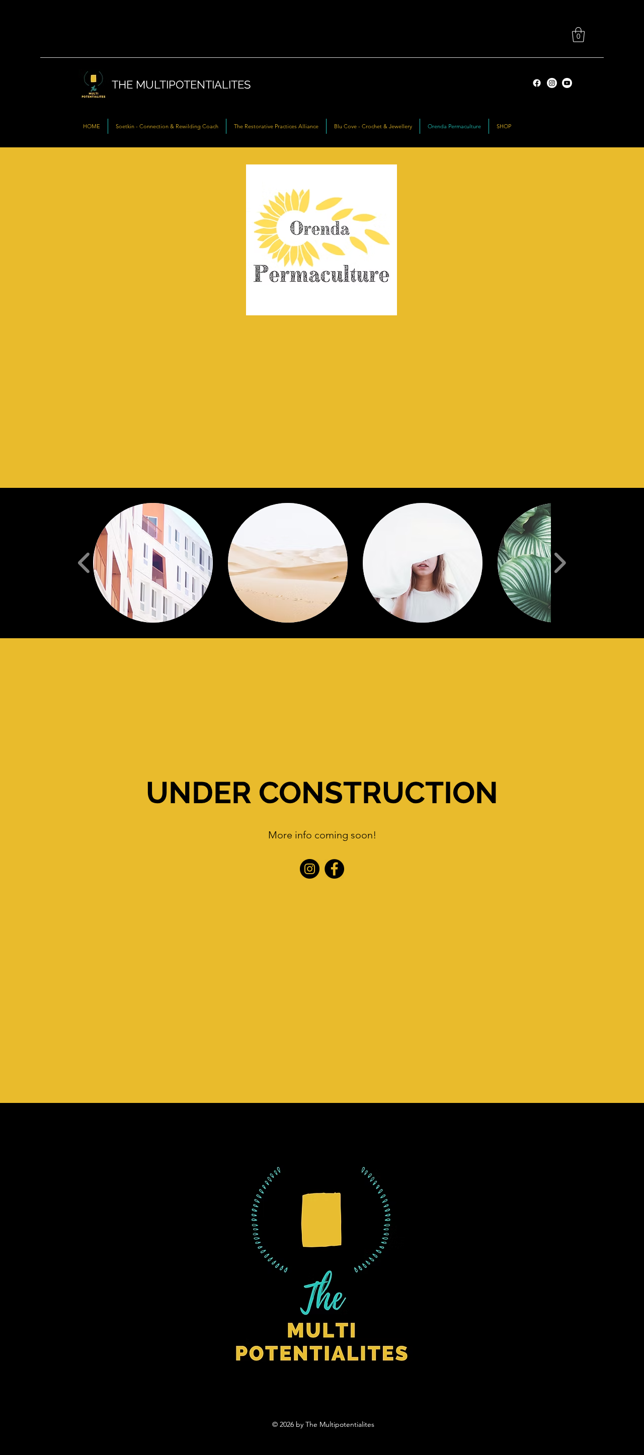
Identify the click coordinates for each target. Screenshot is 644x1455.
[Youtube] (567, 83)
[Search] (530, 74)
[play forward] (559, 562)
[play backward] (84, 562)
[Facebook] (334, 869)
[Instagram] (552, 83)
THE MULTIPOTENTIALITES (181, 84)
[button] (578, 34)
